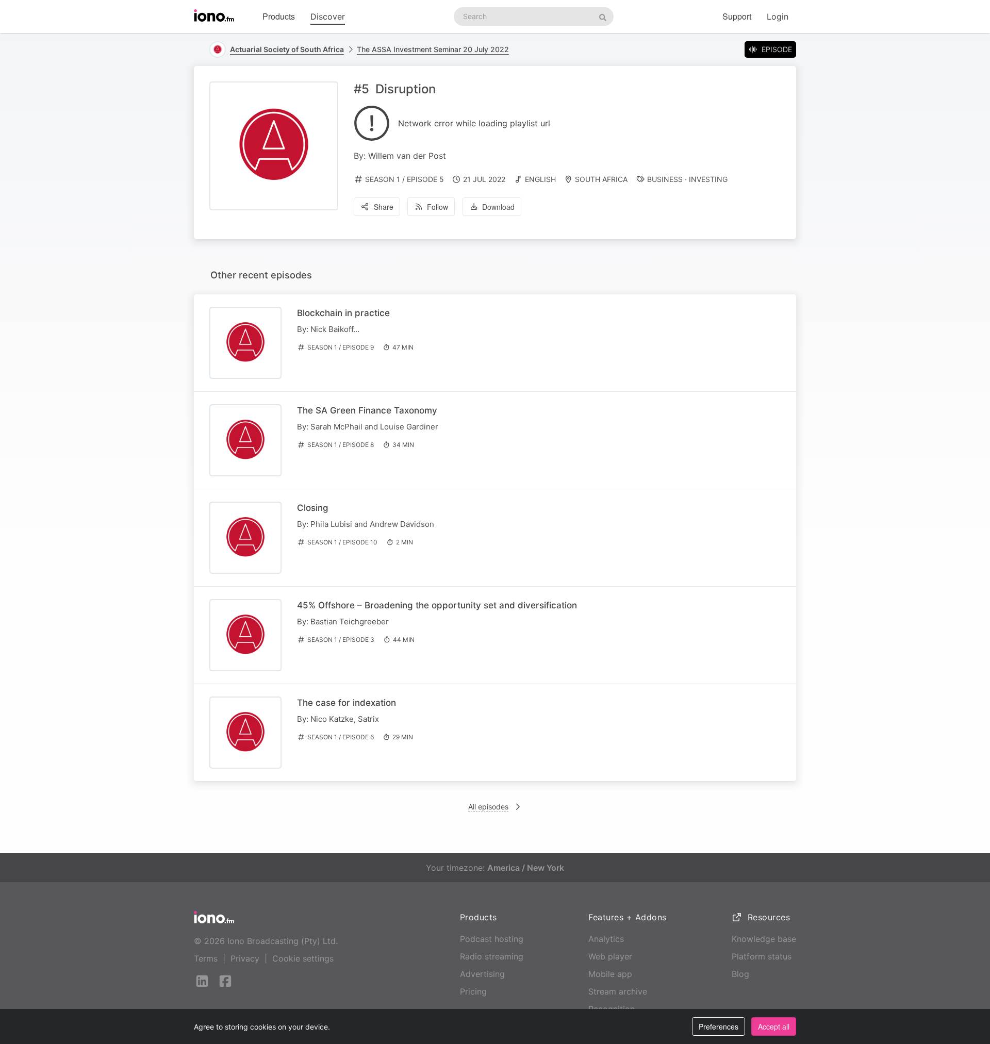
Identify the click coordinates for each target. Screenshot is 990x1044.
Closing (312, 508)
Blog (740, 974)
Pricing (473, 991)
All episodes (488, 806)
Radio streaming (491, 956)
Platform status (761, 956)
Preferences (718, 1026)
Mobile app (610, 974)
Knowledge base (764, 939)
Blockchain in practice (343, 313)
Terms (206, 958)
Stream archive (617, 991)
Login (777, 16)
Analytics (606, 939)
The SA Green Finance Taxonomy (367, 410)
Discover (327, 16)
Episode (777, 49)
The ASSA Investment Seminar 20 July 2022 (433, 49)
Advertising (482, 974)
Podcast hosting (491, 939)
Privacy (244, 958)
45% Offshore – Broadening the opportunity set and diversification (437, 605)
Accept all (773, 1026)
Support (736, 16)
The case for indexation (346, 703)
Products (278, 16)
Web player (610, 956)
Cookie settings (303, 958)
